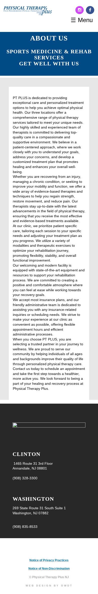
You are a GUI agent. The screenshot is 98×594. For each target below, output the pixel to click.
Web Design (39, 585)
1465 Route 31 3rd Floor (33, 463)
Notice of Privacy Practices (49, 560)
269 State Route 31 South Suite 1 (39, 508)
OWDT (67, 585)
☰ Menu (82, 20)
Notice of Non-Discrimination (49, 568)
